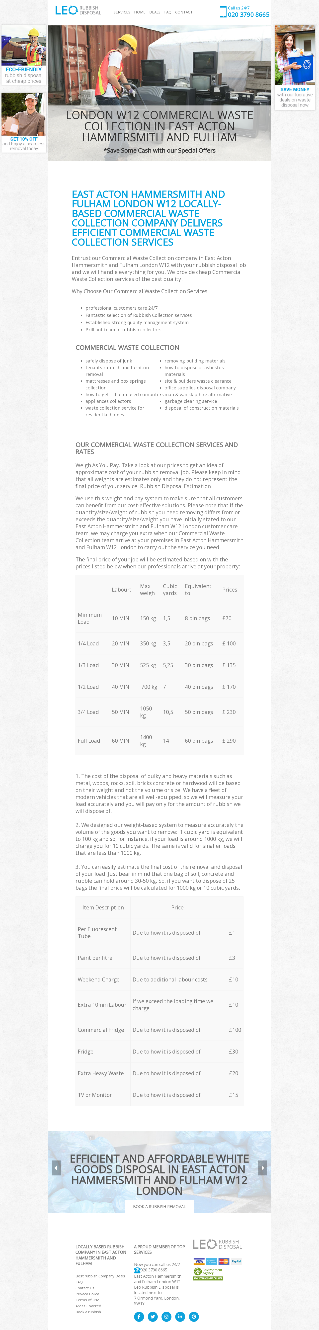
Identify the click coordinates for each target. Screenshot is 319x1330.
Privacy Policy (87, 1293)
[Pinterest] (194, 1317)
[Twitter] (153, 1317)
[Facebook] (139, 1317)
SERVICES (122, 11)
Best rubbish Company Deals (100, 1275)
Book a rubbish (88, 1311)
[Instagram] (166, 1317)
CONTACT (184, 11)
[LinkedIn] (180, 1317)
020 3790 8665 (154, 1270)
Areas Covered (88, 1305)
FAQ (79, 1281)
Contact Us (85, 1287)
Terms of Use (87, 1299)
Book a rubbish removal (159, 1206)
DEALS (154, 11)
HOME (140, 11)
